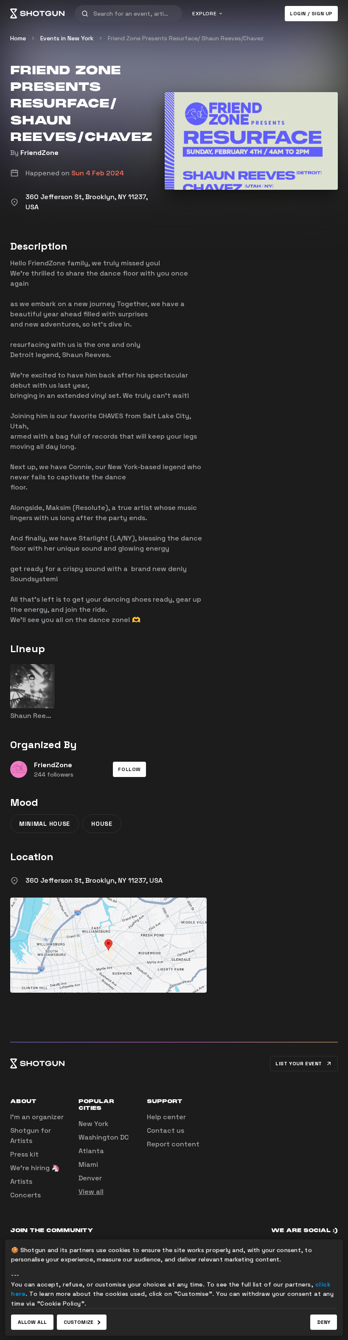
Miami (88, 1164)
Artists (21, 1181)
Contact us (165, 1130)
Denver (90, 1178)
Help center (166, 1116)
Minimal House (44, 824)
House (101, 824)
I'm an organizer (37, 1116)
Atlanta (91, 1150)
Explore (204, 13)
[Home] (37, 13)
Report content (173, 1144)
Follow (129, 769)
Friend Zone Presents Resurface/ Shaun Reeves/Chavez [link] (186, 38)
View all (91, 1191)
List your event (298, 1063)
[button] (129, 769)
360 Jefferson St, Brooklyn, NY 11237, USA (94, 880)
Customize (78, 1322)
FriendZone (39, 152)
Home (18, 38)
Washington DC (104, 1137)
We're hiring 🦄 (35, 1167)
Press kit (24, 1154)
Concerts (25, 1195)
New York (94, 1123)
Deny (323, 1322)
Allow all (32, 1322)
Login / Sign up (311, 13)
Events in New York (66, 38)
